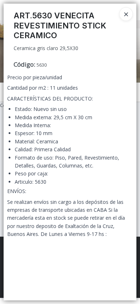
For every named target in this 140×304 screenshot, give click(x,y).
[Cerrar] (126, 14)
